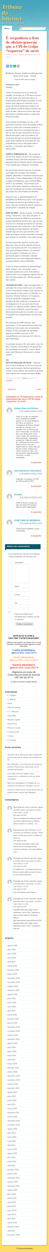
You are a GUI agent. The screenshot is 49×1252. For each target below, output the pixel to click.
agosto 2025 (12, 994)
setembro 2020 (13, 1186)
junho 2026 (11, 954)
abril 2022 (11, 1145)
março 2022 (12, 1149)
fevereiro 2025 (13, 1019)
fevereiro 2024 (13, 1068)
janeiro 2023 (12, 1117)
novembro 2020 (13, 1178)
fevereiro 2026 (13, 970)
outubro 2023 (12, 1084)
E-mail (17, 595)
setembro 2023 (13, 1088)
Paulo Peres (12, 724)
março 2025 (12, 1015)
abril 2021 (11, 1166)
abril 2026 (11, 962)
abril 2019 (11, 1218)
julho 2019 (11, 1206)
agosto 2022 (12, 1129)
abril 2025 (11, 1011)
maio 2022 (11, 1141)
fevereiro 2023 (13, 1113)
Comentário (19, 563)
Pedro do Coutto (13, 728)
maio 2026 (11, 958)
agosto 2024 (12, 1043)
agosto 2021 (12, 1153)
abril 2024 (11, 1060)
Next (40, 389)
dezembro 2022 (13, 1121)
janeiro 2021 (12, 1174)
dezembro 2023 (13, 1076)
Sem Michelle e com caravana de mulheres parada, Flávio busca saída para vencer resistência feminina (24, 766)
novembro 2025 (13, 982)
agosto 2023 (12, 1092)
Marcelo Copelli (13, 720)
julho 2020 (11, 1194)
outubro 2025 (12, 986)
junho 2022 (11, 1137)
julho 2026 (11, 950)
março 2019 (12, 1223)
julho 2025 (11, 998)
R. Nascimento (13, 732)
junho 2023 (11, 1100)
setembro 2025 (13, 990)
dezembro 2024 (13, 1027)
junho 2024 (11, 1051)
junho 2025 (11, 1002)
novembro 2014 (13, 1235)
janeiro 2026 (12, 974)
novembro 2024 (13, 1031)
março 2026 (12, 966)
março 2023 (12, 1108)
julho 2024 (11, 1047)
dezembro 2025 (13, 978)
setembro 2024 (13, 1039)
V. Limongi (11, 740)
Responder (37, 462)
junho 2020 (11, 1198)
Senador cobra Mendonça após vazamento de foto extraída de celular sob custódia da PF (24, 757)
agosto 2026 (12, 945)
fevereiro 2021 (13, 1170)
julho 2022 (11, 1133)
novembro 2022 (13, 1125)
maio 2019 (11, 1214)
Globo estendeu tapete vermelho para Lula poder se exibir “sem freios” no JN (28, 810)
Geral (25, 378)
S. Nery (10, 736)
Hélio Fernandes (14, 707)
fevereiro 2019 (13, 1227)
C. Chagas (11, 695)
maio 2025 (11, 1007)
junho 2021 (11, 1161)
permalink (9, 380)
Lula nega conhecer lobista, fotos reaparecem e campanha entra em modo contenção (23, 776)
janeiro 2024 (12, 1072)
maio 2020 (11, 1202)
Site (16, 603)
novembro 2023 (13, 1080)
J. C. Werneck (13, 711)
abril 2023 (11, 1104)
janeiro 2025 (12, 1023)
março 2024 (12, 1064)
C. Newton (11, 699)
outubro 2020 (12, 1182)
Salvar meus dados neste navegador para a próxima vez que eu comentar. (27, 616)
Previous (11, 389)
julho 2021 (11, 1157)
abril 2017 (11, 1231)
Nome (17, 586)
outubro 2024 (12, 1035)
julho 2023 (11, 1096)
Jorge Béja (11, 716)
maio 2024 (11, 1055)
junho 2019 (11, 1210)
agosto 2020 (12, 1190)
